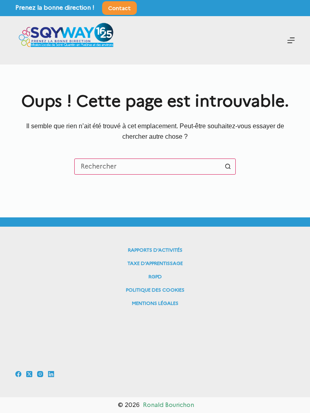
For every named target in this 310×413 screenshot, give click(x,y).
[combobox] (147, 167)
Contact (119, 8)
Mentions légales (155, 303)
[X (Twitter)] (29, 374)
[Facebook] (18, 374)
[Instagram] (40, 374)
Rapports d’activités (155, 250)
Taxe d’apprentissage (155, 263)
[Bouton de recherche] (227, 166)
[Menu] (291, 40)
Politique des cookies (155, 290)
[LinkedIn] (51, 374)
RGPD (155, 276)
